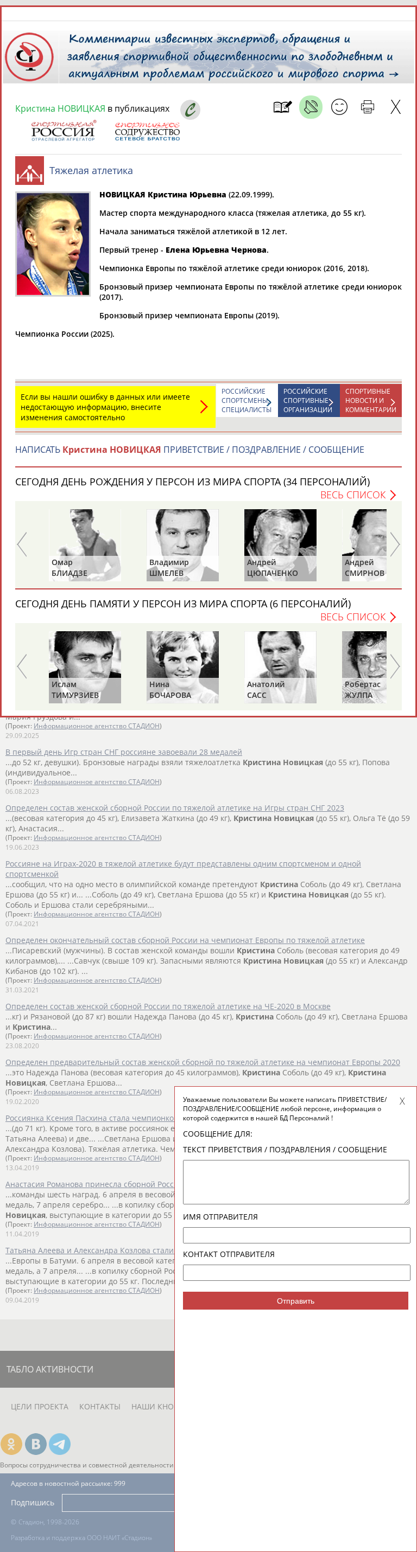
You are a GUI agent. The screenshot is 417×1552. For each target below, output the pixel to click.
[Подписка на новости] (282, 107)
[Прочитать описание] (311, 107)
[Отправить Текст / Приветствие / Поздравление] (339, 107)
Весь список (353, 494)
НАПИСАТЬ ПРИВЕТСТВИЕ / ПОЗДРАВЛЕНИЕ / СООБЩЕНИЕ (189, 450)
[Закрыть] (395, 107)
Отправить (295, 1301)
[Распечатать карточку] (367, 107)
